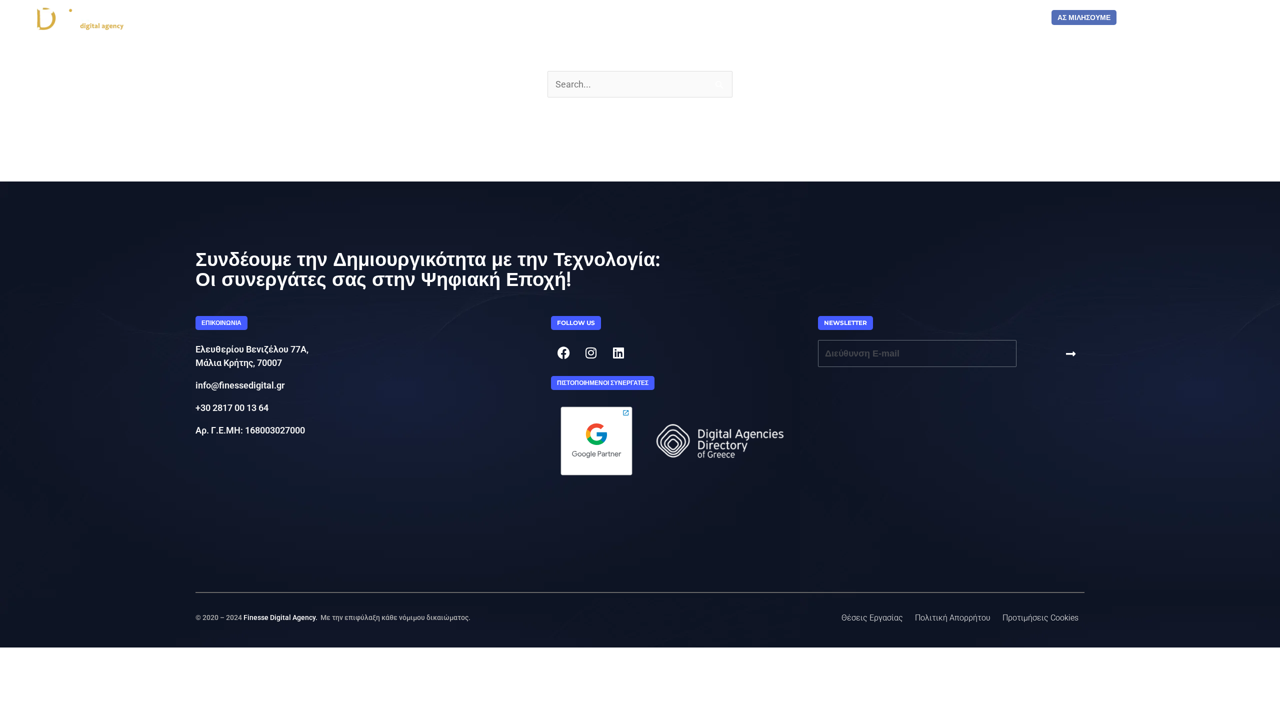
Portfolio (791, 17)
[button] (222, 323)
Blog (903, 17)
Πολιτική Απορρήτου (952, 617)
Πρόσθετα (1013, 17)
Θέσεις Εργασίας (872, 617)
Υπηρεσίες (846, 17)
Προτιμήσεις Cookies (1040, 617)
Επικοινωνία (952, 17)
